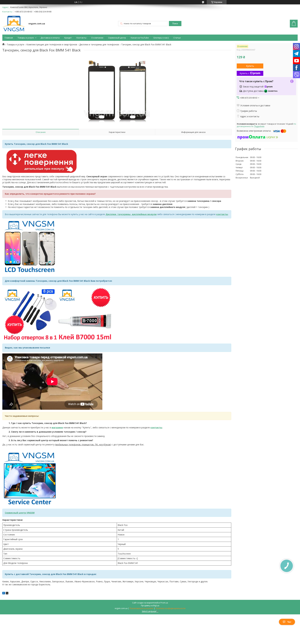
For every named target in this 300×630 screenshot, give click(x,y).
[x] (7, 593)
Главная (9, 37)
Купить (250, 65)
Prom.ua (164, 602)
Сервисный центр (117, 37)
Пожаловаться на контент (141, 608)
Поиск (175, 23)
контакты (222, 214)
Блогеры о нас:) (161, 37)
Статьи (177, 37)
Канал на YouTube (140, 37)
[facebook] (3, 593)
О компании (97, 37)
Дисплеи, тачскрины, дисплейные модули (131, 214)
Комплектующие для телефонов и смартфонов (51, 44)
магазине (57, 427)
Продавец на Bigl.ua (150, 605)
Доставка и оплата (50, 37)
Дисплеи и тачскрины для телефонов (99, 44)
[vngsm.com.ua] (13, 24)
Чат (289, 622)
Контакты (81, 37)
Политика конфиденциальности (170, 608)
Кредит (68, 37)
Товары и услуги (26, 37)
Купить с (244, 73)
